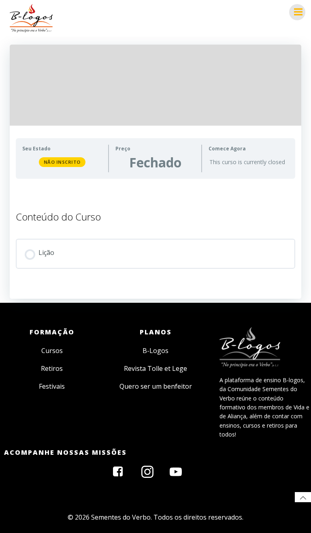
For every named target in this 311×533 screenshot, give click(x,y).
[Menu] (297, 12)
